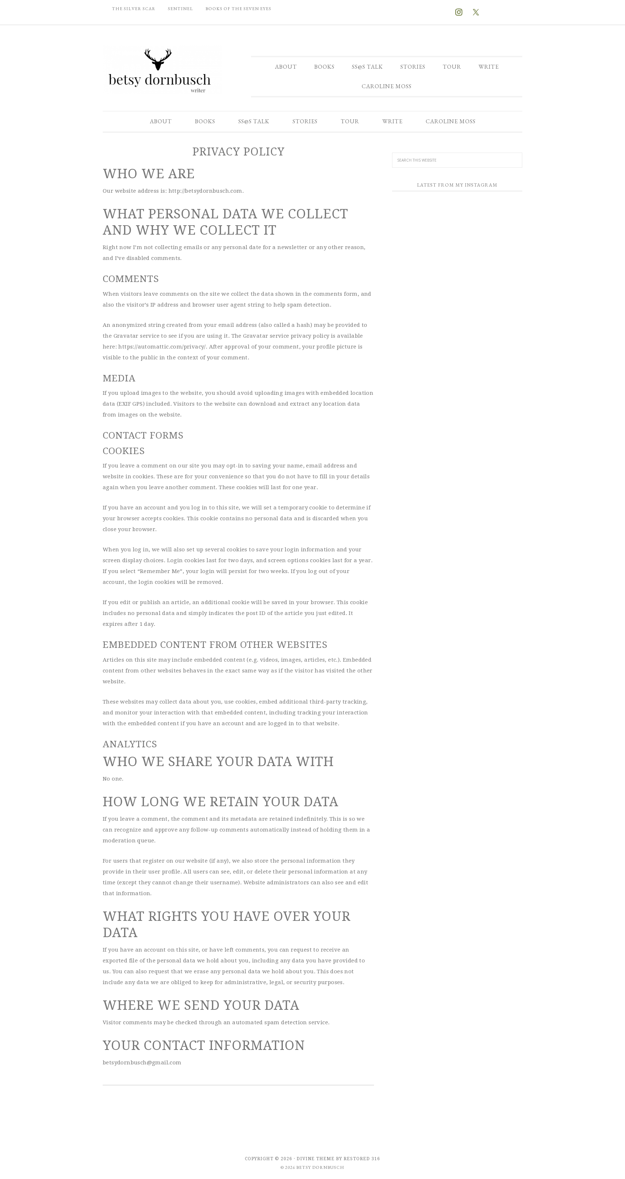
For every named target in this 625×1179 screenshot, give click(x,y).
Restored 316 (362, 1158)
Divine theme (316, 1158)
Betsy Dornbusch (162, 69)
